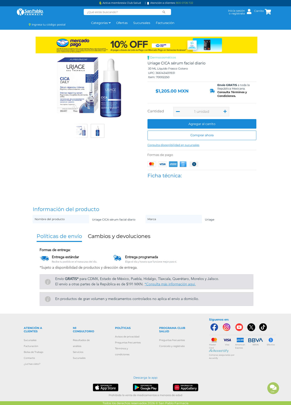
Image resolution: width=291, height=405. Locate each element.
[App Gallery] (185, 387)
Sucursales (141, 23)
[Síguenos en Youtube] (238, 327)
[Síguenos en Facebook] (214, 327)
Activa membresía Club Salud (122, 2)
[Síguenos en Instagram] (226, 327)
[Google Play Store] (145, 387)
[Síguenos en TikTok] (263, 327)
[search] (164, 12)
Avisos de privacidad (127, 336)
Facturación (165, 23)
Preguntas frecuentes (128, 342)
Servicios (78, 352)
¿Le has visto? (32, 363)
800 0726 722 (184, 2)
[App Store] (105, 387)
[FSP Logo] (30, 12)
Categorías (100, 23)
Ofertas (122, 23)
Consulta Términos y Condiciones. (232, 93)
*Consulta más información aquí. (170, 284)
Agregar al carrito (201, 124)
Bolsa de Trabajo (33, 352)
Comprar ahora (202, 135)
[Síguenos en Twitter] (251, 327)
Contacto (29, 357)
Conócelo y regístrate (172, 346)
